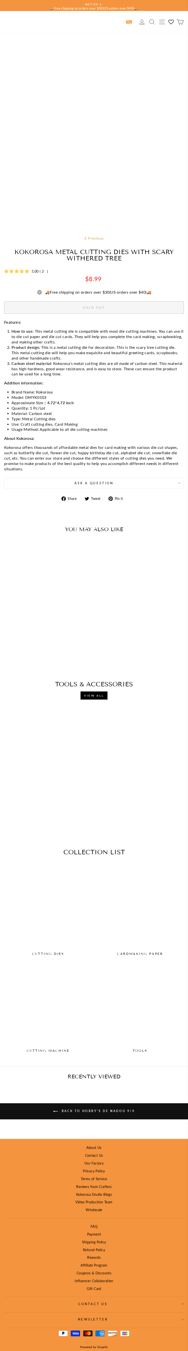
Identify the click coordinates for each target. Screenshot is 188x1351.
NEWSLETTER (93, 1319)
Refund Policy (94, 1250)
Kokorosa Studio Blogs (94, 1194)
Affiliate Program (94, 1265)
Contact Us (94, 1155)
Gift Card (94, 1289)
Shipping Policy (94, 1242)
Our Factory (94, 1163)
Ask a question (94, 483)
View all (94, 695)
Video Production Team (93, 1202)
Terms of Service (94, 1179)
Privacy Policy (94, 1171)
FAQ (94, 1226)
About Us (93, 1147)
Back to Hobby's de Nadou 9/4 (97, 1111)
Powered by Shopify (94, 1347)
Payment (94, 1234)
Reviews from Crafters (94, 1187)
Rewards (94, 1257)
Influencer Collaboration (94, 1281)
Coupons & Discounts (94, 1273)
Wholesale (94, 1210)
